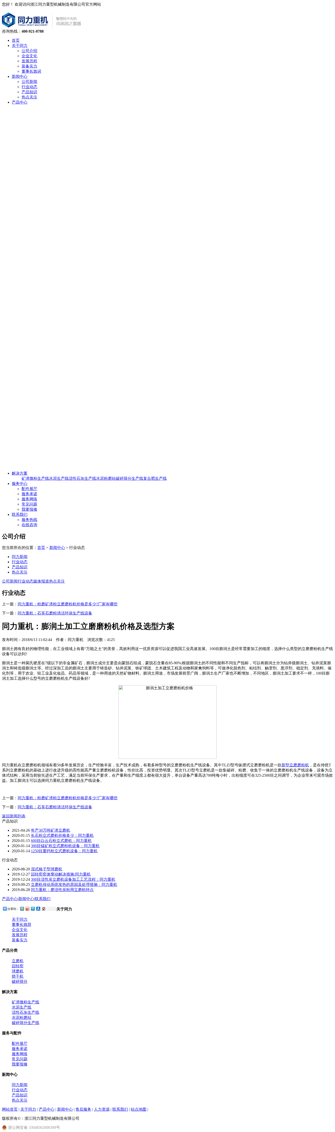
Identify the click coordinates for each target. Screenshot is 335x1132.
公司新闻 (29, 82)
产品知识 (29, 92)
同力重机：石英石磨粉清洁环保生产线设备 (55, 613)
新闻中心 (19, 76)
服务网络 (29, 499)
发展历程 (29, 61)
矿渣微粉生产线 (35, 478)
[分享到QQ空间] (22, 909)
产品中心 (19, 102)
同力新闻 (19, 557)
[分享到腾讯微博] (32, 909)
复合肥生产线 (155, 478)
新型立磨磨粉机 (295, 765)
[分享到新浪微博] (27, 909)
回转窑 (18, 966)
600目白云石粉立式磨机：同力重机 (61, 841)
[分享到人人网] (38, 909)
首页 (16, 40)
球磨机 (18, 971)
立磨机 (18, 961)
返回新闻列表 (14, 816)
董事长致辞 (21, 924)
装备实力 (29, 66)
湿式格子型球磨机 (46, 869)
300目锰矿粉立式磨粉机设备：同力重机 (65, 846)
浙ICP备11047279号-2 (100, 1118)
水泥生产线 (59, 478)
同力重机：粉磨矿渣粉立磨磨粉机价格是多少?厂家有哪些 (67, 604)
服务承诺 (29, 494)
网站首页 (10, 1109)
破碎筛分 (19, 981)
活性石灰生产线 (82, 478)
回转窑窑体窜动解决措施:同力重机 (61, 874)
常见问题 (29, 504)
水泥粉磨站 (106, 478)
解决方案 (19, 473)
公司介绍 (29, 51)
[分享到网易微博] (43, 909)
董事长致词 (31, 71)
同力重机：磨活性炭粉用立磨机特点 (62, 890)
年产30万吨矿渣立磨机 (50, 830)
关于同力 (19, 45)
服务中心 (19, 483)
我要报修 (29, 509)
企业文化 (29, 56)
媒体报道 (41, 581)
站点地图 (138, 1109)
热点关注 (29, 97)
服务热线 (29, 520)
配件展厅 (29, 489)
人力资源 (102, 1109)
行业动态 (29, 87)
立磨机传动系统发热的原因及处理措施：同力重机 (74, 884)
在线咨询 (29, 525)
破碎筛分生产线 (129, 478)
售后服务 (83, 1109)
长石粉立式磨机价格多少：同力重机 (62, 835)
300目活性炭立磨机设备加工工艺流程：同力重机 (73, 879)
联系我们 (19, 514)
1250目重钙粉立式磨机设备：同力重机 (64, 851)
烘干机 (18, 976)
